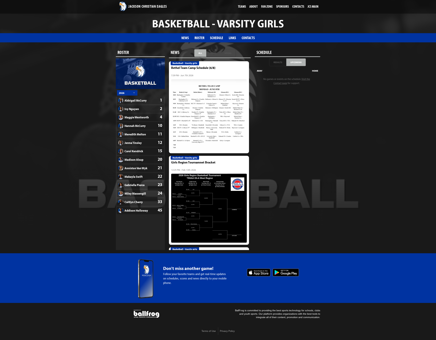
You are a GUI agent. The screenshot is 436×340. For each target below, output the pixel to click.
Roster (199, 37)
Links (232, 37)
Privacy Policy (227, 331)
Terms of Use (208, 331)
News (185, 37)
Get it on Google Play (286, 272)
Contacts (248, 37)
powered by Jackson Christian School (146, 314)
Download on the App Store (258, 272)
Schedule (216, 37)
